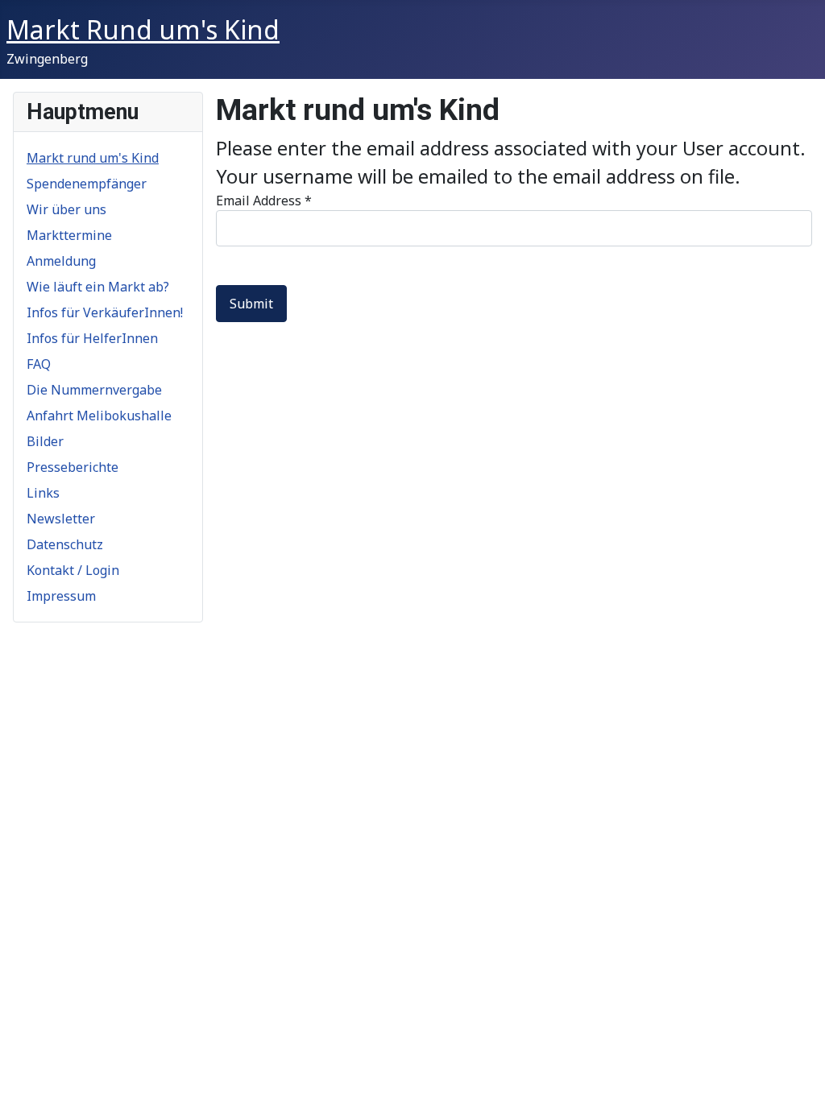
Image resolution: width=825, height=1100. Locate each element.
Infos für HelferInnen (92, 338)
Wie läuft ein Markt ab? (98, 287)
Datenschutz (65, 544)
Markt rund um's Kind (93, 158)
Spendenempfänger (87, 183)
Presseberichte (72, 467)
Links (43, 493)
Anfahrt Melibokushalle (99, 415)
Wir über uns (66, 209)
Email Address (264, 200)
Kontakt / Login (73, 570)
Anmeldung (61, 261)
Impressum (61, 596)
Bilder (45, 441)
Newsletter (61, 518)
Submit (251, 303)
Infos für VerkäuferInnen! (105, 312)
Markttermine (69, 235)
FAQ (39, 364)
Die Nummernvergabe (94, 390)
